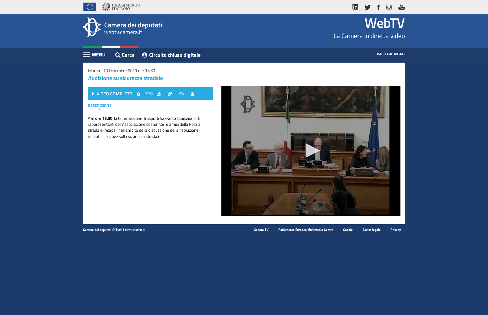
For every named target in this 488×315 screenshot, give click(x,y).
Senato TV (261, 230)
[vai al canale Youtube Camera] (400, 6)
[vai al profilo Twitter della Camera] (367, 6)
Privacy (396, 230)
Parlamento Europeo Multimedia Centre (305, 230)
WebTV (385, 22)
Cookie (348, 230)
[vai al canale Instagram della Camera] (389, 6)
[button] (311, 150)
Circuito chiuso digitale (175, 55)
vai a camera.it (391, 51)
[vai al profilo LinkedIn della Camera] (356, 6)
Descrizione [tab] (100, 105)
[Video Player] (310, 151)
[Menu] (94, 55)
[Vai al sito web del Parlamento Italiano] (121, 6)
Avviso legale (372, 230)
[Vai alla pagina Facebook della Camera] (378, 6)
